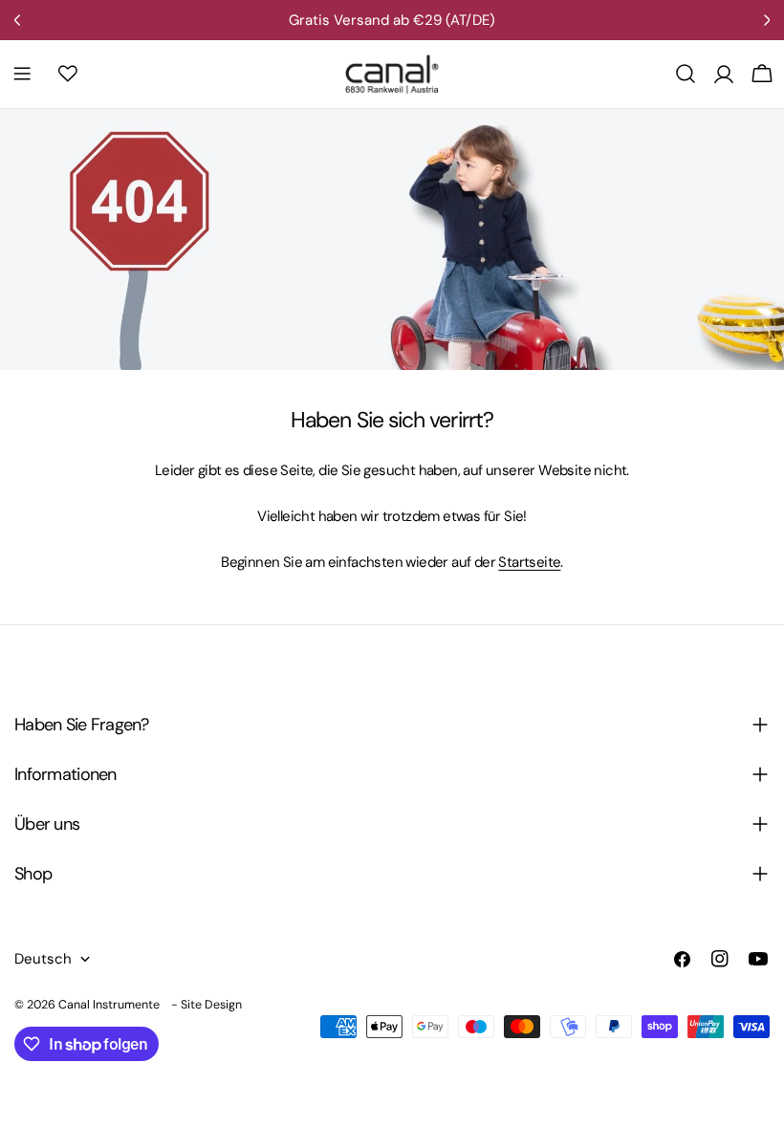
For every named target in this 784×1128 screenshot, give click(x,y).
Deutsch (43, 958)
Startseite (529, 562)
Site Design (211, 1004)
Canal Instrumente (109, 1004)
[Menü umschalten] (22, 73)
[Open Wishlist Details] (67, 74)
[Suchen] (685, 73)
